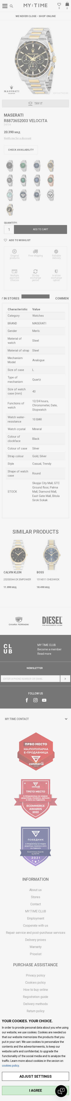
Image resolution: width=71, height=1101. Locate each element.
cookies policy (10, 1065)
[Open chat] (61, 1091)
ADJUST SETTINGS (36, 1076)
